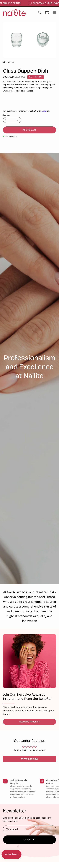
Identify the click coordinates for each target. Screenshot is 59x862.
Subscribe (29, 840)
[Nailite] (14, 12)
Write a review (29, 758)
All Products (8, 62)
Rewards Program (29, 722)
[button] (40, 12)
